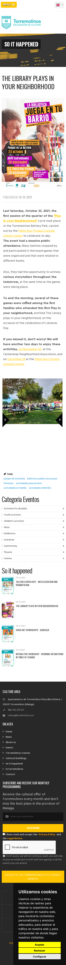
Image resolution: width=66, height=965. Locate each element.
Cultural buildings (16, 758)
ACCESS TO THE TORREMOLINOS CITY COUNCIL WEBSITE (33, 877)
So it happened (14, 764)
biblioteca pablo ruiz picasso (42, 479)
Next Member (57, 415)
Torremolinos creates (18, 753)
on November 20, (30, 349)
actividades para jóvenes (29, 483)
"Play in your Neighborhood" (32, 218)
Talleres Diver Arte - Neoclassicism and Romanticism (37, 583)
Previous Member (11, 415)
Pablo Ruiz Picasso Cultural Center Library (29, 233)
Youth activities (12, 515)
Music (7, 527)
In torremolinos (14, 769)
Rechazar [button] (39, 950)
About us (11, 742)
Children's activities (14, 521)
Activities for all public (15, 509)
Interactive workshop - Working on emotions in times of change (39, 655)
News (9, 737)
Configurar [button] (39, 956)
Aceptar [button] (39, 944)
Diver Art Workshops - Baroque (32, 630)
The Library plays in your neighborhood (37, 606)
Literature (9, 540)
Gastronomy (10, 546)
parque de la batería (14, 479)
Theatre (8, 552)
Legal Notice (14, 838)
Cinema (8, 558)
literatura (8, 483)
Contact (10, 774)
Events (9, 748)
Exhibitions (9, 534)
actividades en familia (15, 488)
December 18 (16, 359)
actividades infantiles (40, 488)
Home (9, 732)
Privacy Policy (47, 835)
